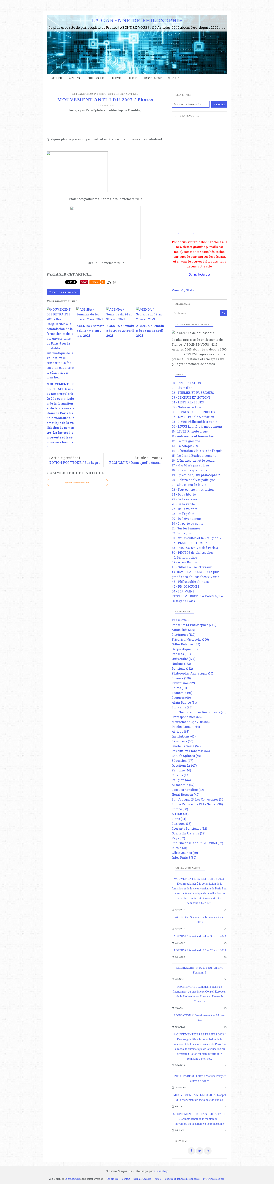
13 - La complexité (185, 446)
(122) (181, 664)
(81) (184, 702)
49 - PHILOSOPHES (185, 586)
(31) (179, 848)
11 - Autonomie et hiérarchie (193, 436)
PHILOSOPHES (96, 78)
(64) (186, 727)
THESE (133, 78)
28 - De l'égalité (183, 514)
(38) (180, 809)
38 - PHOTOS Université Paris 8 (195, 548)
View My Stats (183, 290)
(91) (179, 688)
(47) (182, 760)
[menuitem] (56, 78)
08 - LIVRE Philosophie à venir (194, 422)
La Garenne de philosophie (137, 20)
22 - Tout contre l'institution (193, 489)
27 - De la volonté (184, 509)
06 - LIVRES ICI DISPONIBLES (193, 412)
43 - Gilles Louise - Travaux (192, 567)
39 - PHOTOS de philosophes (192, 552)
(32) (189, 828)
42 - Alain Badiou (184, 562)
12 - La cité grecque (186, 441)
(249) (194, 625)
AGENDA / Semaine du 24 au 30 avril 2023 (199, 936)
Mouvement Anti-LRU (123, 94)
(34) (180, 814)
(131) (185, 649)
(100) (181, 678)
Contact (174, 78)
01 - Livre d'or (182, 388)
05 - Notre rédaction (186, 407)
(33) (181, 824)
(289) (180, 620)
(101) (193, 673)
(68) (186, 717)
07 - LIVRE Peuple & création (193, 417)
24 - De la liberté (184, 494)
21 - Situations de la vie (189, 485)
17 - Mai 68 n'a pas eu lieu (190, 465)
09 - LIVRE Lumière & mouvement (197, 426)
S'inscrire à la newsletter (63, 292)
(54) (191, 751)
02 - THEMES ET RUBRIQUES (193, 392)
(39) (198, 799)
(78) (182, 707)
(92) (183, 683)
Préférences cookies (213, 1178)
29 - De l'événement (186, 519)
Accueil (57, 78)
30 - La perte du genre (188, 523)
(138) (186, 644)
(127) (183, 659)
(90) (181, 697)
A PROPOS (75, 78)
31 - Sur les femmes (186, 528)
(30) (185, 853)
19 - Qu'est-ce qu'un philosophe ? (196, 475)
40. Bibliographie (184, 557)
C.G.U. (158, 1178)
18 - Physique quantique (189, 470)
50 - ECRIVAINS (183, 591)
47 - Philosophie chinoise (191, 582)
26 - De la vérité (183, 504)
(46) (181, 770)
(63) (180, 731)
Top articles (112, 1178)
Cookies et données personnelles (182, 1178)
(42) (183, 785)
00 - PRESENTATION (186, 383)
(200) (183, 630)
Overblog (161, 1171)
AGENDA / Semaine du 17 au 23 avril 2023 (199, 950)
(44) (180, 775)
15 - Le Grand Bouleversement (194, 455)
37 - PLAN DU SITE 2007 (189, 543)
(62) (184, 736)
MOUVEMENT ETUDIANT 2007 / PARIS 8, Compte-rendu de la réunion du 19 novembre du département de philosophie (199, 1118)
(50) (186, 756)
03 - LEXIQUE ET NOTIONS (191, 397)
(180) (183, 634)
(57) (186, 746)
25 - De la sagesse (184, 499)
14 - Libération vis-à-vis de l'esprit (197, 451)
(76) (199, 712)
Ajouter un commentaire (77, 482)
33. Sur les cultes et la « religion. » (196, 538)
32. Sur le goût (182, 533)
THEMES (117, 78)
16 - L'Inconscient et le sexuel (193, 460)
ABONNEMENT (152, 78)
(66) (191, 722)
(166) (190, 639)
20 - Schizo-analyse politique (193, 480)
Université (98, 94)
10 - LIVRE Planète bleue (190, 431)
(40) (185, 794)
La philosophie (72, 1178)
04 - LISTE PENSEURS (188, 402)
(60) (182, 741)
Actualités (80, 94)
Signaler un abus (142, 1178)
